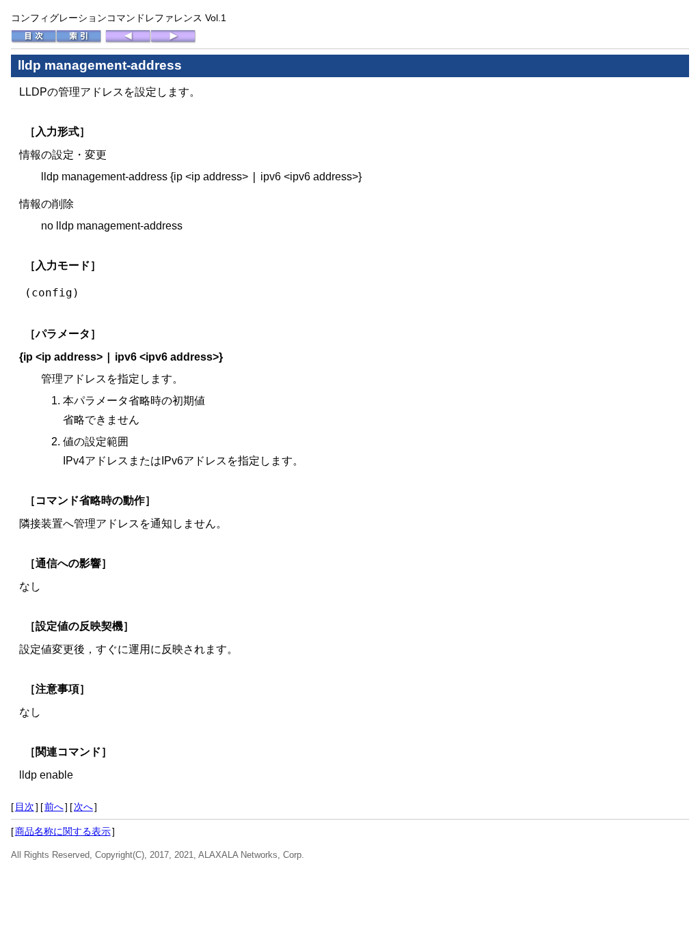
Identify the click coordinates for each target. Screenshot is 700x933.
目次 (24, 806)
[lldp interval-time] (127, 40)
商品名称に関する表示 (63, 831)
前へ (54, 806)
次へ (83, 806)
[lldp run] (173, 40)
